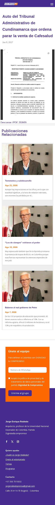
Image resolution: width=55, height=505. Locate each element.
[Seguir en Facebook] (6, 441)
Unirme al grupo (20, 393)
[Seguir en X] (12, 441)
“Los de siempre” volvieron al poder (22, 242)
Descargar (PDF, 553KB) (14, 122)
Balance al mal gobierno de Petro (21, 307)
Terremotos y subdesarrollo (18, 181)
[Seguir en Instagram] (18, 441)
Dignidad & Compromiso (30, 385)
